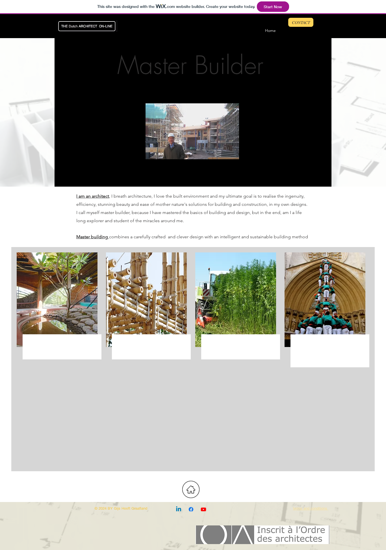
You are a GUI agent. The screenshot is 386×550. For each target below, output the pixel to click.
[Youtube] (203, 509)
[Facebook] (191, 509)
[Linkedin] (178, 509)
